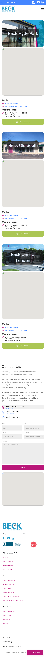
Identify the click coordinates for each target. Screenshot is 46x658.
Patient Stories (8, 561)
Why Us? (5, 557)
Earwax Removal (8, 592)
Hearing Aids (7, 588)
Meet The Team (8, 569)
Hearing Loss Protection (11, 596)
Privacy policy (7, 642)
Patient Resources (9, 611)
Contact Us (6, 619)
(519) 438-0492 (11, 2)
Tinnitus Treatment (9, 584)
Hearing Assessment (10, 580)
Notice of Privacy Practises (12, 646)
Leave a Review (8, 565)
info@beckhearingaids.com (16, 106)
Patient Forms (7, 615)
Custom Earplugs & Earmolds (13, 600)
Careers (5, 623)
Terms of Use (7, 637)
